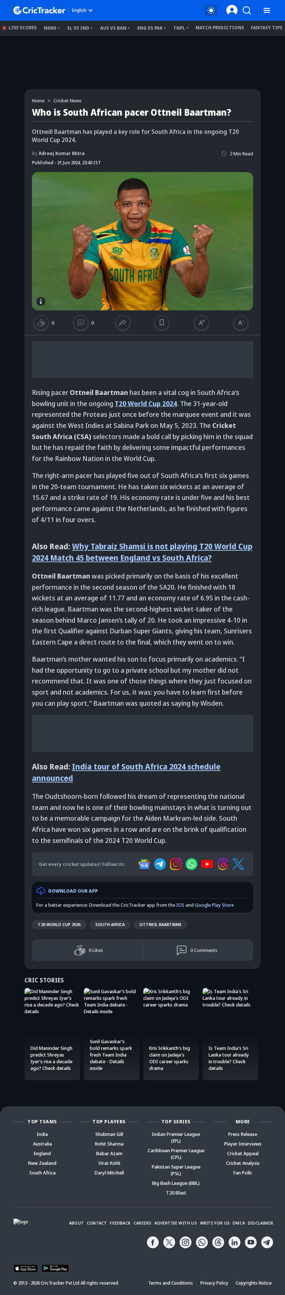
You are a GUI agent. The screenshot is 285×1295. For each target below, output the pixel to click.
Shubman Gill (109, 1134)
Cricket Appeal (243, 1153)
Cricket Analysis (243, 1163)
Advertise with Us (175, 1223)
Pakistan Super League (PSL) (176, 1170)
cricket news (67, 100)
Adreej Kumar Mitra (58, 153)
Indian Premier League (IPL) (176, 1137)
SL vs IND (78, 28)
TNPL (179, 28)
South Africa (110, 924)
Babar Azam (109, 1153)
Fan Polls (242, 1172)
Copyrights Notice (254, 1283)
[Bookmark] (161, 322)
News (50, 28)
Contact (97, 1223)
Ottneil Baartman (160, 924)
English (79, 10)
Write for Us (215, 1223)
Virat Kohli (109, 1163)
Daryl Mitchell (109, 1172)
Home (38, 100)
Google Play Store (214, 905)
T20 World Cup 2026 (59, 924)
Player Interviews (243, 1143)
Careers (142, 1223)
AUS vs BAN (113, 28)
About (76, 1223)
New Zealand (42, 1163)
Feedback (120, 1223)
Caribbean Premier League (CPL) (176, 1153)
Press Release (242, 1134)
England (42, 1153)
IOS (180, 905)
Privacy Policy (214, 1283)
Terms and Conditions (170, 1283)
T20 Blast (176, 1192)
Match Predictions (220, 27)
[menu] (267, 11)
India (42, 1134)
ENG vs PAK (150, 28)
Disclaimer (260, 1223)
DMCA (239, 1223)
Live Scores (23, 27)
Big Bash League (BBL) (176, 1183)
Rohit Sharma (109, 1143)
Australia (42, 1143)
